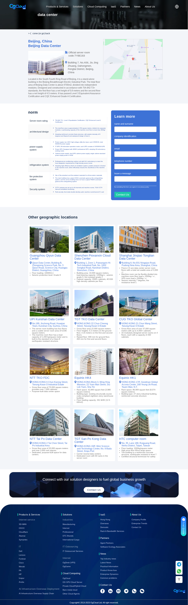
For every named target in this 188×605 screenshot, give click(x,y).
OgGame (67, 566)
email (117, 148)
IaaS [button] (113, 6)
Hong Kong (105, 519)
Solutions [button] (78, 6)
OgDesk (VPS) (69, 562)
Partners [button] (125, 6)
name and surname (123, 124)
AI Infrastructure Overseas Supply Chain (36, 593)
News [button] (137, 6)
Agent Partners (106, 543)
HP (20, 574)
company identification (125, 136)
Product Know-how (108, 570)
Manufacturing (69, 524)
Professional (68, 532)
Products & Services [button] (57, 6)
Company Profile (139, 519)
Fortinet (22, 559)
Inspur (21, 578)
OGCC (22, 528)
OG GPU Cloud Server (72, 582)
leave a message (122, 173)
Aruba (21, 582)
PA (20, 570)
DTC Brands (68, 536)
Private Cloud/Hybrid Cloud (74, 586)
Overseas (104, 523)
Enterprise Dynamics (109, 574)
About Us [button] (150, 6)
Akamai (22, 536)
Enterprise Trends (139, 523)
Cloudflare (23, 532)
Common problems (108, 578)
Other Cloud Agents (71, 594)
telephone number (123, 161)
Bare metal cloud (70, 590)
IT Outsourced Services (73, 551)
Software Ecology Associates (112, 547)
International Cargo (71, 540)
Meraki (22, 566)
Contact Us (136, 527)
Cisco (21, 563)
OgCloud (66, 578)
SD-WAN (22, 524)
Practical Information (109, 566)
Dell (20, 551)
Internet (66, 528)
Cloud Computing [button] (97, 6)
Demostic (104, 527)
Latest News (105, 562)
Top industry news (108, 559)
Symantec (23, 540)
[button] (177, 6)
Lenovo (22, 555)
